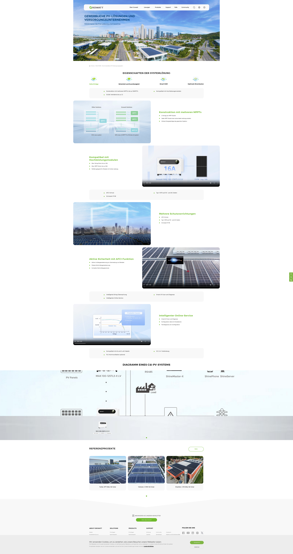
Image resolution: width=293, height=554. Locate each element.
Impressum (168, 532)
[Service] (291, 277)
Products (132, 528)
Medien (91, 532)
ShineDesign (159, 534)
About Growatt (95, 528)
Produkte (158, 7)
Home (92, 66)
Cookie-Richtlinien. (149, 546)
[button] (146, 437)
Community (185, 7)
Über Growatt (134, 7)
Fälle (175, 7)
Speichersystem (113, 534)
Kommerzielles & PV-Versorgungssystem (112, 66)
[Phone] (291, 280)
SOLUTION (98, 66)
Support (168, 7)
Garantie (148, 534)
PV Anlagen (112, 532)
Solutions (114, 528)
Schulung (148, 532)
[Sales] (291, 273)
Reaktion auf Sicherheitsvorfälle (173, 534)
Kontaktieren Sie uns (93, 534)
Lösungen (147, 7)
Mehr (196, 449)
